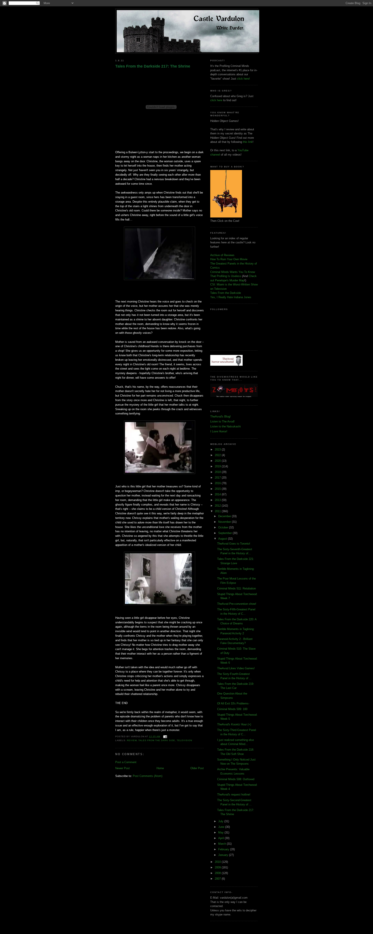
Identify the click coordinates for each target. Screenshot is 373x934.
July (221, 821)
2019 (218, 466)
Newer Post (122, 768)
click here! (243, 78)
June (221, 826)
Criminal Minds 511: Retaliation (236, 588)
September (225, 533)
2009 (218, 867)
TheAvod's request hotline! (233, 794)
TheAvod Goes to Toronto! (233, 543)
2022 (218, 455)
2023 (218, 449)
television (184, 740)
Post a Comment (125, 762)
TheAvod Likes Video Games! (236, 668)
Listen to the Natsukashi (225, 426)
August (223, 538)
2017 (218, 477)
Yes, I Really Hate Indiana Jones (230, 297)
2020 (218, 460)
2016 (218, 483)
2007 (218, 878)
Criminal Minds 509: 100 (232, 709)
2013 (218, 500)
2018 (218, 472)
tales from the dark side (156, 740)
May (221, 832)
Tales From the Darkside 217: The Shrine (152, 66)
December (225, 516)
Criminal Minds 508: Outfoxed (235, 779)
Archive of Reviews (222, 255)
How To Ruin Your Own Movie (228, 259)
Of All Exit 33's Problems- (233, 703)
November (225, 521)
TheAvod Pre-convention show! (236, 603)
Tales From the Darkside (225, 293)
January (223, 855)
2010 (218, 861)
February (224, 849)
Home (160, 768)
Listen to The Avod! (222, 421)
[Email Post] (164, 736)
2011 (218, 511)
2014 (218, 494)
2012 (218, 505)
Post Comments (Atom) (147, 776)
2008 (218, 873)
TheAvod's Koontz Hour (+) (234, 724)
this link (248, 141)
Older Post (197, 768)
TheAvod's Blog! (220, 416)
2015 (218, 488)
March (222, 843)
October (223, 527)
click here (216, 100)
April (221, 838)
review (132, 740)
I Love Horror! (218, 431)
